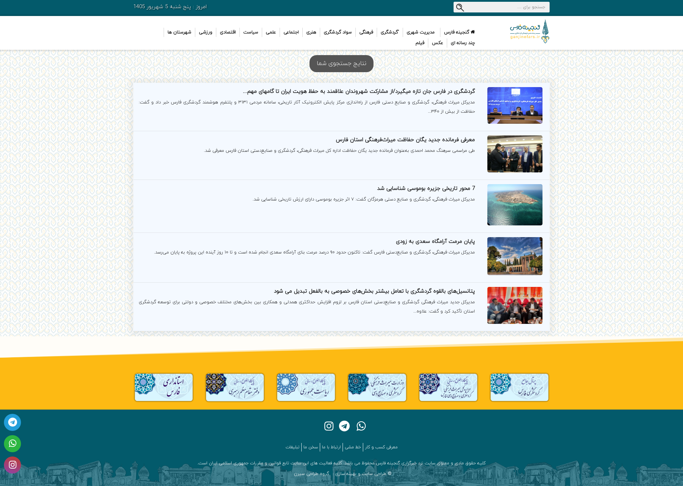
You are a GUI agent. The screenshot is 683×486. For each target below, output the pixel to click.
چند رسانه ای (463, 43)
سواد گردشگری (338, 32)
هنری (311, 32)
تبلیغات (293, 447)
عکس (437, 43)
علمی (271, 32)
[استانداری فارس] (163, 387)
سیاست (250, 32)
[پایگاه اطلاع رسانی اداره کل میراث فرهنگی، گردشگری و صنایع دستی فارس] (448, 387)
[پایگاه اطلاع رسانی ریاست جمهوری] (306, 387)
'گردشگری (390, 32)
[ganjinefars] (519, 31)
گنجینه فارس (457, 32)
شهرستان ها (179, 32)
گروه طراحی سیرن (311, 474)
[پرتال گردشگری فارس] (519, 387)
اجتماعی (291, 32)
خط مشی (353, 447)
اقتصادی (228, 32)
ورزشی (205, 32)
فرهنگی (366, 32)
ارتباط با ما (331, 447)
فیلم (419, 43)
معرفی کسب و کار (381, 447)
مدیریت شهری (421, 32)
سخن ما (310, 447)
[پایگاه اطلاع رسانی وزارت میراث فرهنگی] (377, 387)
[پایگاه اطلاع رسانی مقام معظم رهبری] (235, 387)
